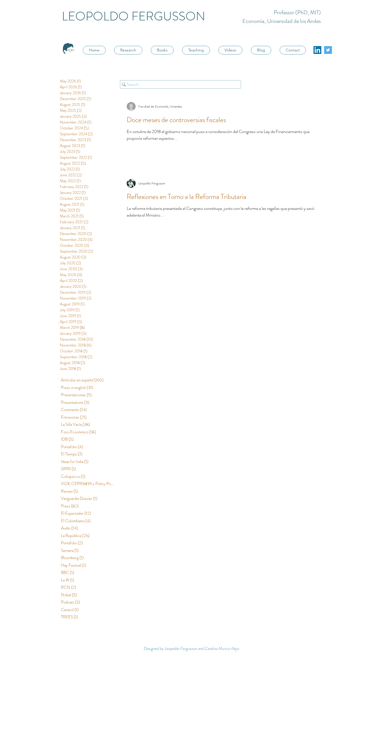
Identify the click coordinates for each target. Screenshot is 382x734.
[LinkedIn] (317, 50)
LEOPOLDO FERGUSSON (133, 16)
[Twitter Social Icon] (328, 50)
